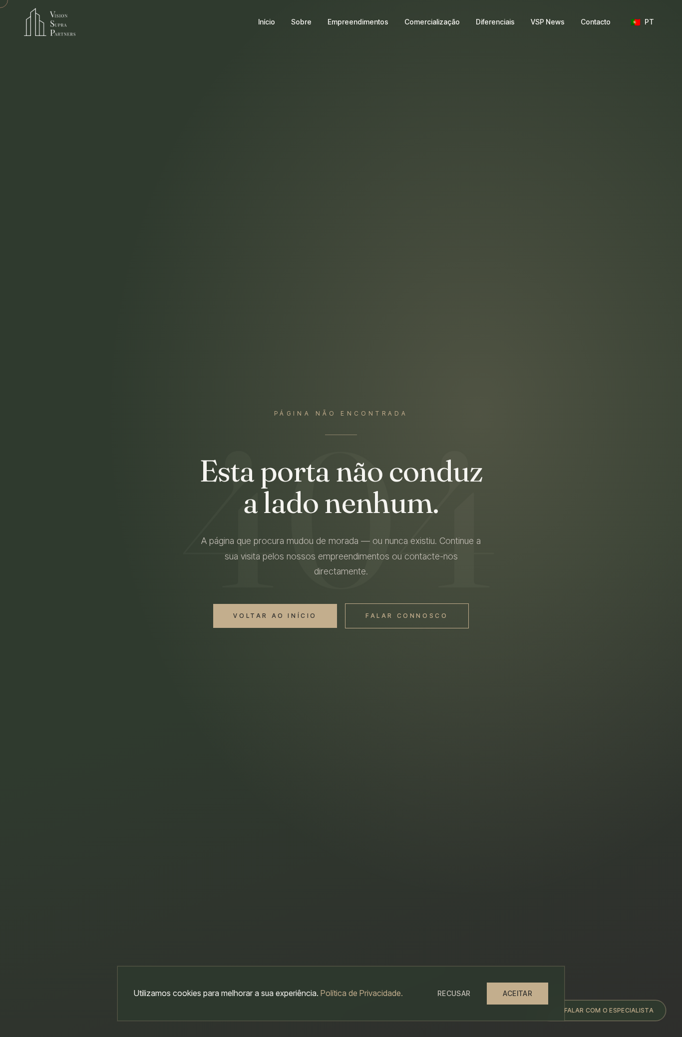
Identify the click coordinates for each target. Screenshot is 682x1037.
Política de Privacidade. (362, 993)
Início (266, 21)
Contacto (596, 21)
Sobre (301, 21)
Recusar (453, 993)
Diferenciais (495, 21)
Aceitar (517, 993)
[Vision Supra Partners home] (49, 22)
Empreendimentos (358, 21)
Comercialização (432, 21)
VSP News (548, 21)
